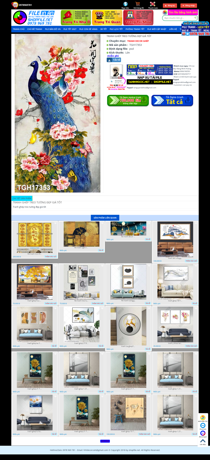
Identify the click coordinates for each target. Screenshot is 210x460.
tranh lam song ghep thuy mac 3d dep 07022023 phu (175, 258)
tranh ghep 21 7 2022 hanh (35, 389)
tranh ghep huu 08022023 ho (35, 301)
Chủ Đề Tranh (34, 29)
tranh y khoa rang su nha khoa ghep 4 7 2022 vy (175, 343)
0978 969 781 (203, 421)
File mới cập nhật (156, 29)
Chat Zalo (203, 429)
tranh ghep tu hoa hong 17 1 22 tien (35, 431)
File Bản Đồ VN (53, 29)
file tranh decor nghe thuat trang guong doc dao (128, 237)
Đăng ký (171, 5)
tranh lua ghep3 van (128, 346)
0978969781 (25, 5)
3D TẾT (103, 29)
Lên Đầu (203, 444)
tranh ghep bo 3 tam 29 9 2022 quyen (35, 343)
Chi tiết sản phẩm (22, 198)
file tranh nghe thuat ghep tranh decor (81, 248)
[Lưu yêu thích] (55, 223)
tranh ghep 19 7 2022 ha (128, 431)
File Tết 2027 (69, 29)
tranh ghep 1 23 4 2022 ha (81, 389)
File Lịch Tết (116, 29)
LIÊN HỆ (173, 29)
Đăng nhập (190, 5)
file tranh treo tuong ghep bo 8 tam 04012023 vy (81, 301)
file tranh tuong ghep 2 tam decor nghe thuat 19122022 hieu (128, 301)
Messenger (203, 437)
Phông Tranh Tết (135, 29)
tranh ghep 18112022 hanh (175, 301)
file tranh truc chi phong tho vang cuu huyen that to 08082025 (35, 254)
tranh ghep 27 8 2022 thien (81, 343)
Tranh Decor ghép (138, 41)
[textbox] (180, 18)
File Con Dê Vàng (88, 29)
